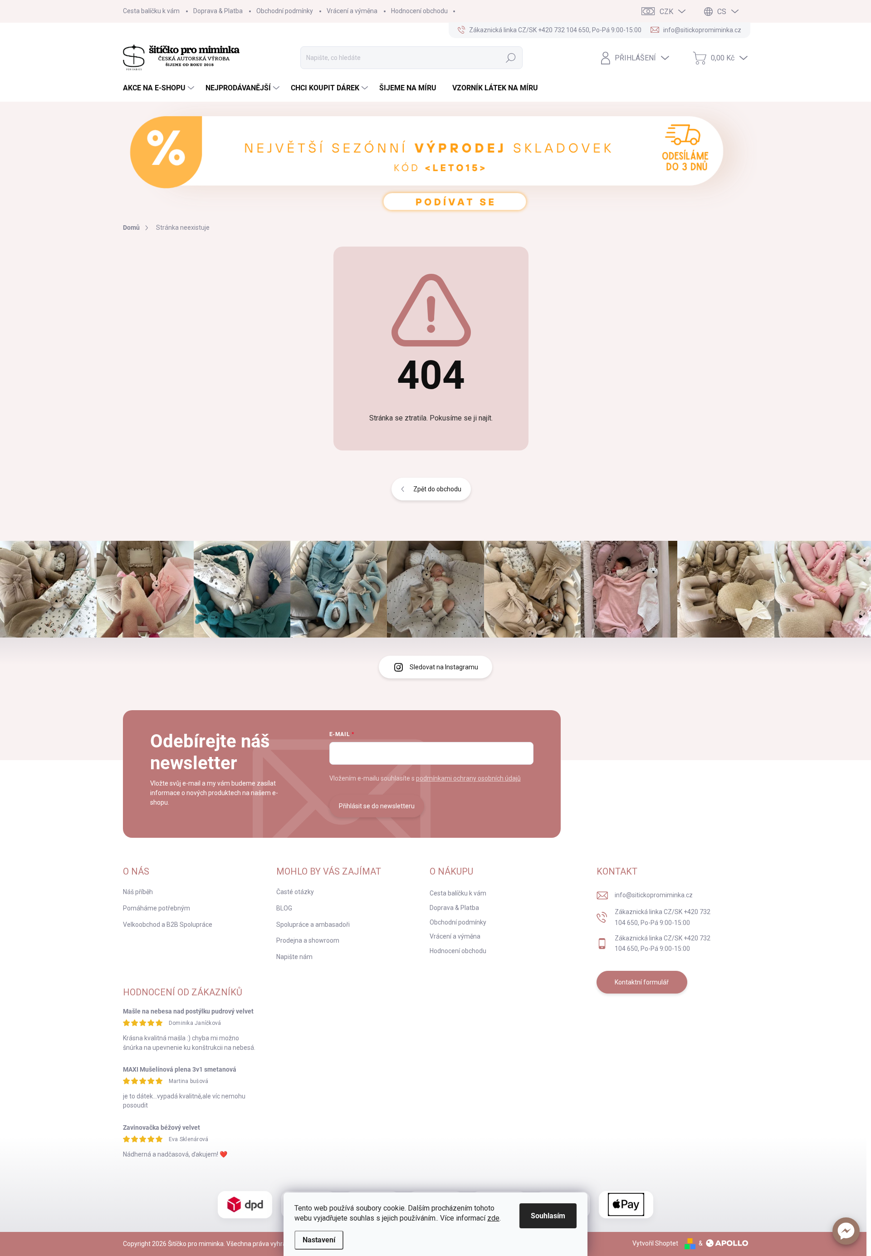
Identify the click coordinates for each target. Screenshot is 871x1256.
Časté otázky (295, 891)
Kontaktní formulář (642, 982)
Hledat (511, 57)
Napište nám (294, 956)
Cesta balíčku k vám (151, 11)
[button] (846, 1231)
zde (493, 1218)
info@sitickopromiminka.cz (654, 895)
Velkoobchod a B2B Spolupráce (167, 924)
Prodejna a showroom (307, 940)
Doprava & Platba (218, 11)
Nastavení (319, 1240)
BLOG (284, 908)
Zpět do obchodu (437, 489)
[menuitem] (159, 88)
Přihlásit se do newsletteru (377, 806)
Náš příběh (138, 891)
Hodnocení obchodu (419, 11)
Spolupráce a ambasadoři (313, 924)
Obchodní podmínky (284, 11)
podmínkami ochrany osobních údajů (468, 778)
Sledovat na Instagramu (444, 667)
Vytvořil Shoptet (655, 1243)
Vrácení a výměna (352, 11)
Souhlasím (548, 1215)
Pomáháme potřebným (156, 908)
